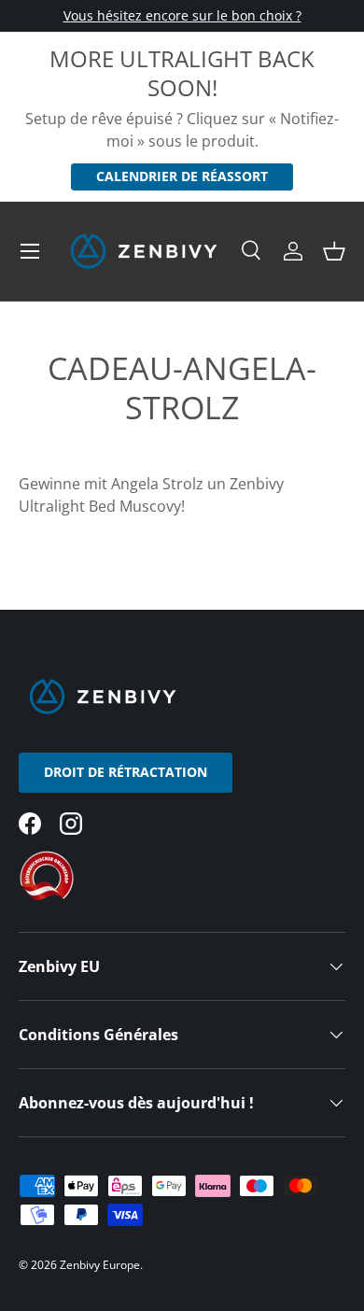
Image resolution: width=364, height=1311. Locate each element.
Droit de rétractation (125, 772)
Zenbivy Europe (100, 1265)
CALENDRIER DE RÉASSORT (182, 176)
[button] (334, 251)
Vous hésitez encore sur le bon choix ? (182, 15)
